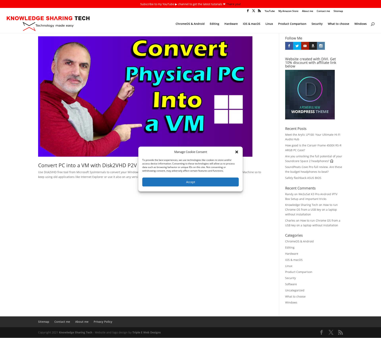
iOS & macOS (251, 24)
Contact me (323, 11)
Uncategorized (294, 290)
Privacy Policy (103, 322)
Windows (360, 24)
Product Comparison (292, 24)
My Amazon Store (288, 11)
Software (291, 284)
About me (307, 11)
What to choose (338, 24)
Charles (290, 220)
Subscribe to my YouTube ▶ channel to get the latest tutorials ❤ (183, 4)
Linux (269, 24)
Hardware (231, 24)
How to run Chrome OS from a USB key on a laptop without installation (311, 209)
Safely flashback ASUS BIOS (303, 178)
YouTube (270, 11)
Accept (190, 182)
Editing (214, 24)
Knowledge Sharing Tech (301, 205)
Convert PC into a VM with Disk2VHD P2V (87, 165)
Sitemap (338, 11)
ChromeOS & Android (190, 24)
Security (317, 24)
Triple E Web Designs (146, 332)
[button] (237, 152)
